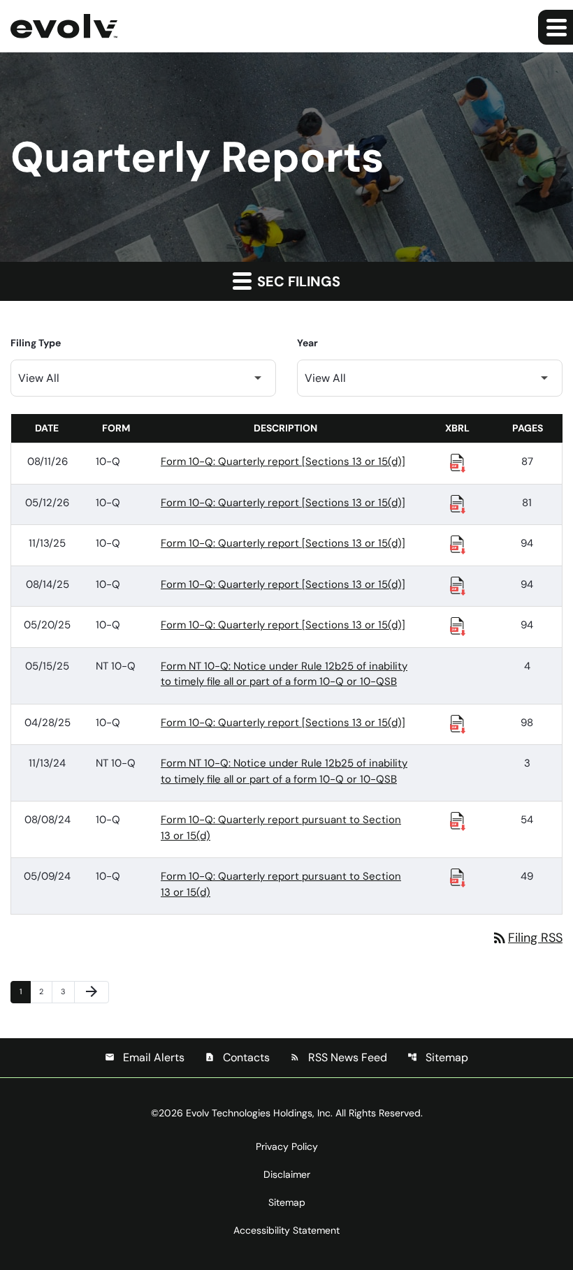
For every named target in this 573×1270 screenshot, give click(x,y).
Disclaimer (286, 1174)
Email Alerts (144, 1057)
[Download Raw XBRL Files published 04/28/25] (457, 723)
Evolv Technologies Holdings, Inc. (259, 1113)
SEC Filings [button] (297, 281)
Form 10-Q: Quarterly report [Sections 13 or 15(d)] (283, 461)
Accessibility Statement (286, 1230)
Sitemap (437, 1057)
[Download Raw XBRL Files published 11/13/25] (457, 544)
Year (307, 343)
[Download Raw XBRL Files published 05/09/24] (457, 877)
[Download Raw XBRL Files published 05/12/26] (457, 503)
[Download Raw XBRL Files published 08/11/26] (457, 462)
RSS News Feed (338, 1057)
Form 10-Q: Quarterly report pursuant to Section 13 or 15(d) (281, 828)
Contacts (237, 1057)
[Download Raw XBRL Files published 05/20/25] (457, 625)
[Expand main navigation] (555, 27)
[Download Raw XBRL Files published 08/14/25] (457, 585)
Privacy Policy (287, 1146)
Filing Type (35, 343)
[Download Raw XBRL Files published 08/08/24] (457, 820)
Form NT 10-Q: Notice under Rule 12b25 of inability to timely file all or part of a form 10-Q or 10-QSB (284, 674)
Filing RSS (527, 937)
